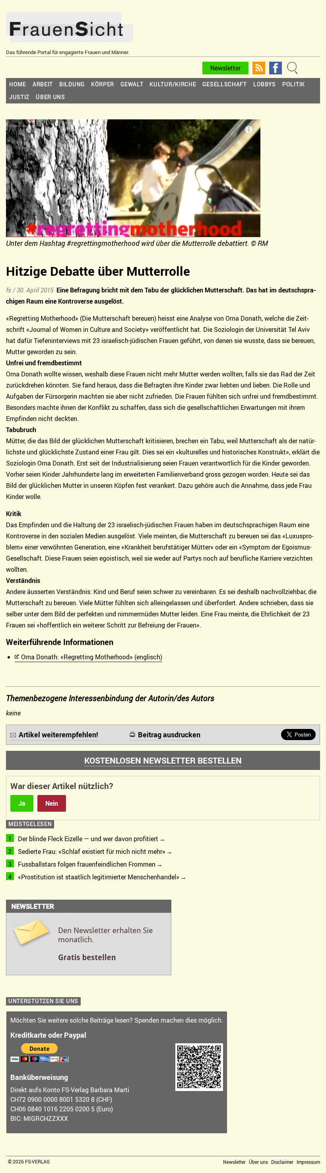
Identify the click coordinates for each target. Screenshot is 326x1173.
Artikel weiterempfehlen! (58, 734)
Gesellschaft (224, 84)
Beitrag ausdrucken (169, 734)
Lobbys (264, 84)
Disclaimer (282, 1162)
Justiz (19, 97)
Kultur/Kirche (172, 84)
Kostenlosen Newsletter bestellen (163, 760)
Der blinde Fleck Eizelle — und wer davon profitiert (88, 838)
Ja (21, 803)
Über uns (50, 97)
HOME (17, 84)
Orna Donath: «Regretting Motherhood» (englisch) (91, 657)
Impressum (308, 1162)
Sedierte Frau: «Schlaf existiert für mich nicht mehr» (91, 851)
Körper (102, 84)
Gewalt (131, 84)
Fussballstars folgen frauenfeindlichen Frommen (86, 864)
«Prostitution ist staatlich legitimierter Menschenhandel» (98, 877)
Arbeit (43, 84)
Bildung (72, 84)
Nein (51, 803)
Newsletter (225, 68)
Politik (293, 84)
